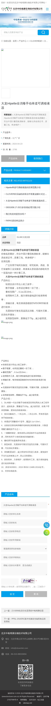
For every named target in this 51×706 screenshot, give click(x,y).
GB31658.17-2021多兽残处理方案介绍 (23, 207)
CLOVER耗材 (36, 41)
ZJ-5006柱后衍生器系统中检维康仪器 (28, 611)
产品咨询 (13, 158)
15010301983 (47, 525)
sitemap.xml (27, 703)
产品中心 (23, 41)
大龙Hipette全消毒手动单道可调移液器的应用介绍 (27, 201)
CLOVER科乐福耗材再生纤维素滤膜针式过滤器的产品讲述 (27, 194)
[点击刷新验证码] (28, 581)
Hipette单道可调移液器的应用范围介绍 (23, 187)
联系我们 (38, 158)
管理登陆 (23, 700)
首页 (15, 41)
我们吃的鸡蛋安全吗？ (16, 214)
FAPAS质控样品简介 (15, 220)
